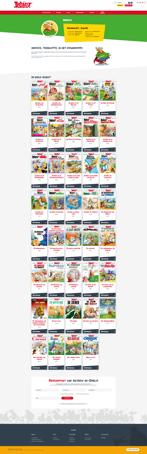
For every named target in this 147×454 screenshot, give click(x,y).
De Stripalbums (34, 437)
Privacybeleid (11, 449)
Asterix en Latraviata (107, 176)
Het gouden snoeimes (56, 358)
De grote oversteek (73, 248)
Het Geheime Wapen (107, 321)
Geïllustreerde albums (36, 439)
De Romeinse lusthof (73, 285)
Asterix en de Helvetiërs (90, 140)
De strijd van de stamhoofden (107, 285)
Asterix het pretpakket (39, 213)
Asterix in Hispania (56, 212)
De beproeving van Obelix (107, 213)
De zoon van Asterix (90, 321)
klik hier (84, 404)
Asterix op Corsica (91, 212)
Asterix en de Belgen (56, 140)
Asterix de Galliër (107, 103)
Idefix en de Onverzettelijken (37, 441)
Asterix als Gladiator (39, 104)
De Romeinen (72, 439)
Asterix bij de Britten (73, 104)
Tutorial (103, 437)
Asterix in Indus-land (73, 213)
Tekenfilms (55, 437)
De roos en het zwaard (90, 285)
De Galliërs (71, 437)
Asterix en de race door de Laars (73, 176)
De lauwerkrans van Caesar (108, 249)
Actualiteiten (104, 434)
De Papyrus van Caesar (56, 285)
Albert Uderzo (88, 439)
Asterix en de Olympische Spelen (56, 176)
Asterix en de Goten (73, 139)
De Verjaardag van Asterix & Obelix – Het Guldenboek (39, 323)
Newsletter (129, 5)
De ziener (73, 321)
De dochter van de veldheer (56, 249)
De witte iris (56, 321)
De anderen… (72, 441)
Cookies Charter (18, 449)
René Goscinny (88, 437)
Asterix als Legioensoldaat (56, 104)
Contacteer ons (132, 449)
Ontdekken (36, 113)
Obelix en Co (90, 357)
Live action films (56, 439)
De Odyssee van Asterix (39, 285)
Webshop (120, 5)
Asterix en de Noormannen (39, 176)
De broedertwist (39, 248)
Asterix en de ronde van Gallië (91, 176)
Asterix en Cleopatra (39, 140)
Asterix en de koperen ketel (107, 140)
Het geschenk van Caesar (39, 358)
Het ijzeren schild (73, 357)
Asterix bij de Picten (91, 104)
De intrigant (90, 248)
